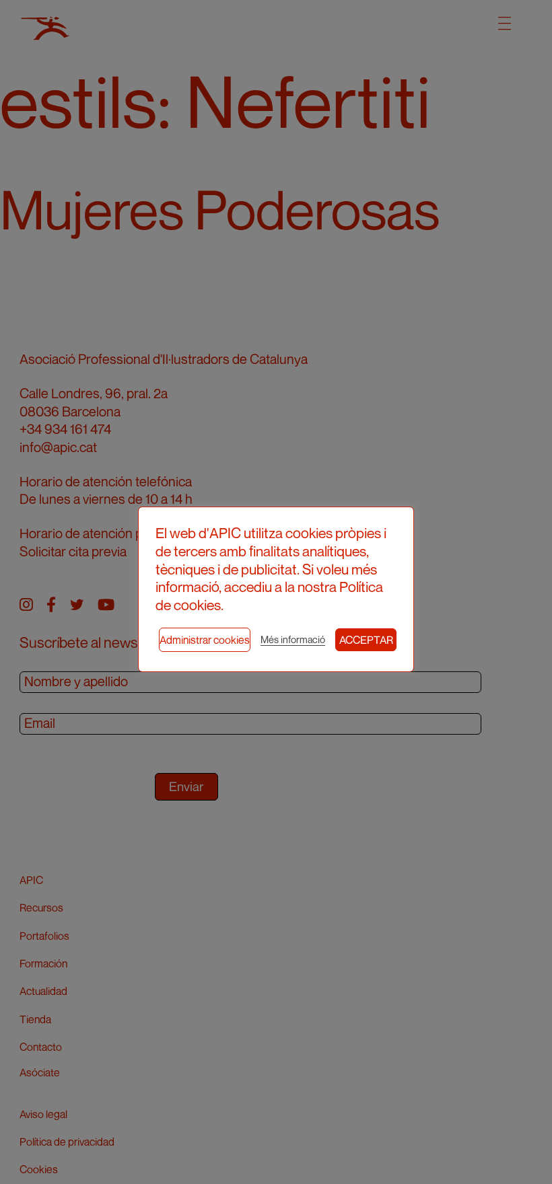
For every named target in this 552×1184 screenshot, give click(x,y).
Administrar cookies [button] (205, 639)
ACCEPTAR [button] (366, 639)
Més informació (293, 639)
